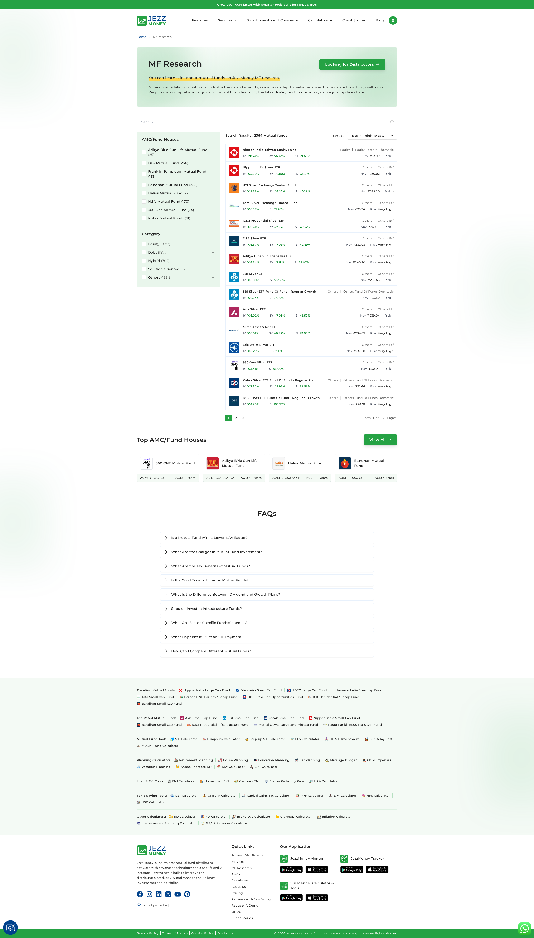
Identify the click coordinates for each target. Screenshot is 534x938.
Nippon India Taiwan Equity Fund (270, 150)
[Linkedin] (159, 894)
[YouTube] (177, 894)
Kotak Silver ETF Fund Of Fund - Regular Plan (279, 380)
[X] (168, 894)
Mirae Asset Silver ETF (260, 327)
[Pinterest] (187, 894)
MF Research (242, 868)
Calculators (240, 880)
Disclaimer (225, 933)
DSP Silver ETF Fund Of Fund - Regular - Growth (281, 398)
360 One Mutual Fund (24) (171, 210)
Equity (345, 150)
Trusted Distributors (247, 855)
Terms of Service (175, 933)
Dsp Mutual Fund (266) (168, 163)
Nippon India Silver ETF (261, 167)
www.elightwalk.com (381, 933)
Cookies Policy (202, 933)
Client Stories (354, 20)
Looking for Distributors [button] (349, 64)
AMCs (236, 874)
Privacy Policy (148, 933)
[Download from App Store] (316, 869)
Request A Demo (245, 905)
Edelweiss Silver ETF (259, 345)
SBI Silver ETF (253, 274)
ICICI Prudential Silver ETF (263, 221)
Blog (380, 20)
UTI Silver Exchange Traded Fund (269, 185)
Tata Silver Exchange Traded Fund (270, 203)
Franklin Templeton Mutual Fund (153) (177, 174)
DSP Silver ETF (254, 238)
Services (238, 862)
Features (200, 20)
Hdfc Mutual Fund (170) (168, 202)
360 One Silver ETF (257, 362)
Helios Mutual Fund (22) (169, 193)
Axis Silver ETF (254, 309)
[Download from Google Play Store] (291, 869)
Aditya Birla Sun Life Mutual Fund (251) (178, 152)
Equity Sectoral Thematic (374, 150)
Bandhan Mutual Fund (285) (173, 185)
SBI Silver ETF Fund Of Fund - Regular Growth (279, 291)
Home (141, 37)
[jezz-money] (151, 20)
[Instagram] (149, 894)
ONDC (236, 912)
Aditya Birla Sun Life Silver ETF (267, 256)
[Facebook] (140, 894)
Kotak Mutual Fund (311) (169, 218)
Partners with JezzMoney (251, 899)
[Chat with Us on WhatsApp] (524, 928)
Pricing (237, 893)
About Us (239, 887)
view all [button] (377, 440)
